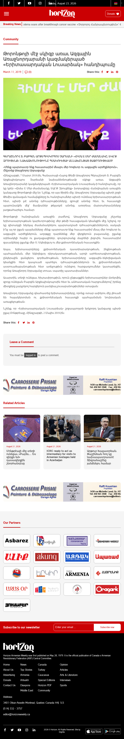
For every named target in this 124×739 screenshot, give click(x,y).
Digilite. (62, 732)
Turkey (41, 669)
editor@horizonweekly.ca (16, 714)
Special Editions (46, 680)
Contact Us (9, 685)
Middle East (26, 690)
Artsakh (24, 680)
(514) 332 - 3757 (12, 708)
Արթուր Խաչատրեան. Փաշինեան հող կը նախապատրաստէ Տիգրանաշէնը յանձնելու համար (102, 457)
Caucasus (43, 674)
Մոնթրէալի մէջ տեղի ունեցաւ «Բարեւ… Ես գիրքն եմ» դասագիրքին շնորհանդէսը (21, 457)
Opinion (64, 664)
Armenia (24, 674)
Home (6, 664)
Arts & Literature (69, 674)
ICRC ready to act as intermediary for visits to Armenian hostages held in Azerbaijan (61, 455)
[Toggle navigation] (6, 13)
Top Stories (26, 669)
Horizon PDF (45, 685)
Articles (64, 669)
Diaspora (25, 685)
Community (44, 690)
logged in (31, 355)
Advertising (9, 674)
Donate (111, 13)
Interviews (65, 680)
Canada (42, 664)
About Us (8, 669)
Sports (63, 685)
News (23, 664)
